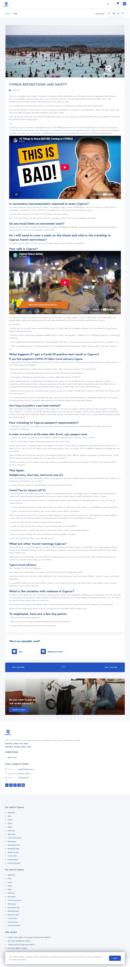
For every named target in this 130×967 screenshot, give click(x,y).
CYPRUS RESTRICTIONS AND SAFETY (21, 944)
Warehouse (12, 841)
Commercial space (14, 838)
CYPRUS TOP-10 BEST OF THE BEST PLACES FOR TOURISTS (29, 937)
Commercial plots (14, 863)
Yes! (20, 651)
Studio (10, 823)
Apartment (11, 812)
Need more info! (55, 651)
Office (10, 827)
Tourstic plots (12, 856)
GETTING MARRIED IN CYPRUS (19, 941)
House (10, 819)
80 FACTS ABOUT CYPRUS (17, 948)
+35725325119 (23, 778)
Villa (9, 816)
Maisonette (11, 834)
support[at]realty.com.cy (26, 769)
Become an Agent (19, 710)
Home (7, 14)
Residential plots (13, 848)
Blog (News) (12, 757)
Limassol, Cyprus (24, 773)
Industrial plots (13, 859)
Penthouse (11, 830)
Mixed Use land (13, 852)
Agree (115, 958)
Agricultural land (14, 845)
